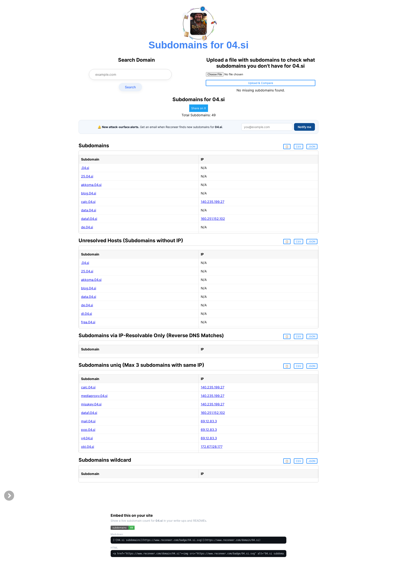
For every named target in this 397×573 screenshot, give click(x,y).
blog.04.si (88, 193)
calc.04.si (88, 202)
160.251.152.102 (213, 219)
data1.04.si (89, 219)
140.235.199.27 (212, 202)
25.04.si (87, 176)
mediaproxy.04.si (94, 396)
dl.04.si (86, 314)
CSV (298, 146)
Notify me (304, 127)
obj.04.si (87, 447)
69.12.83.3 (209, 421)
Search (130, 87)
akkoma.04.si (91, 185)
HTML (114, 547)
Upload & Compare (260, 83)
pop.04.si (88, 430)
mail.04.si (88, 421)
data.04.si (88, 210)
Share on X (198, 108)
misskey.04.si (91, 404)
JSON (312, 146)
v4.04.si (87, 438)
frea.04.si (88, 322)
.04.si (85, 168)
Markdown (117, 534)
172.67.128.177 (211, 447)
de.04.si (87, 227)
